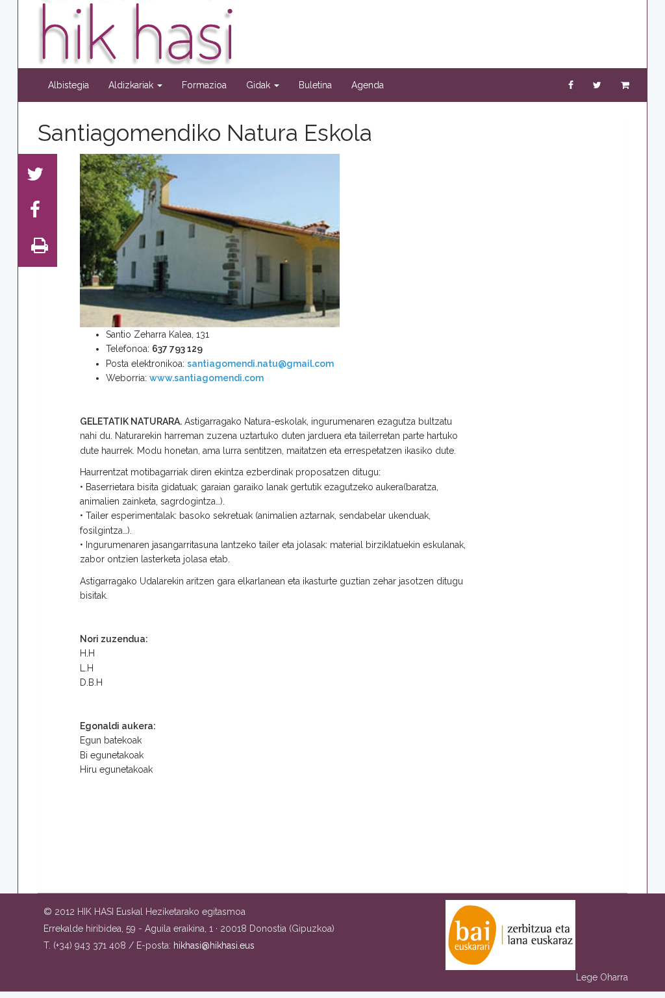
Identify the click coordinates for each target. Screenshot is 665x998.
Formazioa (204, 85)
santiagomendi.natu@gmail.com (260, 363)
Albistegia (68, 85)
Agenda (367, 85)
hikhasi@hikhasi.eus (214, 945)
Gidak (259, 85)
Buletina (315, 85)
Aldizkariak (132, 85)
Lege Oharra (602, 977)
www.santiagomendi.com (206, 378)
